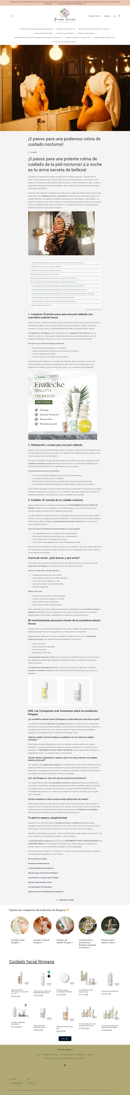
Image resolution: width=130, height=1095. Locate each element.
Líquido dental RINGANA (110, 991)
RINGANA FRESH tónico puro (64, 1027)
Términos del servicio (71, 1090)
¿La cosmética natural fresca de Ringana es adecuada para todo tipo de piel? (57, 286)
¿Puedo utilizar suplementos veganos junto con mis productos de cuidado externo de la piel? (63, 293)
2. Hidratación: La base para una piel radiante (45, 266)
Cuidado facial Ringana (17, 941)
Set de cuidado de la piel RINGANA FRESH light (110, 1026)
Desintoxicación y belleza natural (40, 882)
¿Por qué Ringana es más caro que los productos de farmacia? (52, 297)
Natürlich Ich (17, 1090)
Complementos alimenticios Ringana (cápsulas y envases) (87, 944)
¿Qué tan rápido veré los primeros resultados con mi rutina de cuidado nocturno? (59, 290)
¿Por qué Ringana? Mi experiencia (40, 887)
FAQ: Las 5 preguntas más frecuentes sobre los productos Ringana (53, 282)
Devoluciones (80, 1054)
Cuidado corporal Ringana (41, 941)
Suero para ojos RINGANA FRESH (39, 1026)
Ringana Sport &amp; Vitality (108, 941)
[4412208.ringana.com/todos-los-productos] (61, 255)
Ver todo (65, 1039)
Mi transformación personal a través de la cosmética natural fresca (53, 278)
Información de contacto (98, 1090)
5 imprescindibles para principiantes (41, 868)
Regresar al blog (67, 900)
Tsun (100, 309)
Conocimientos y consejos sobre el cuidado (43, 877)
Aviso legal (110, 1090)
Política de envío (84, 1090)
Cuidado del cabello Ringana (63, 941)
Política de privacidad (57, 1090)
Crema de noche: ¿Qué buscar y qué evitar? (44, 274)
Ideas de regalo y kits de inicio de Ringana (43, 873)
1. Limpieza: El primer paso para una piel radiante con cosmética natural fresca (57, 263)
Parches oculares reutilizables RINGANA (64, 991)
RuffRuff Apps (93, 309)
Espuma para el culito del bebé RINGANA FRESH (42, 992)
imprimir (90, 1054)
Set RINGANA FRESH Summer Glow (86, 991)
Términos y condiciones (50, 1054)
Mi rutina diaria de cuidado (37, 859)
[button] (11, 16)
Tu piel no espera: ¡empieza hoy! (40, 305)
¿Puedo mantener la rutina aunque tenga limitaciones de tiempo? (53, 301)
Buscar (38, 1054)
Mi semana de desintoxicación (38, 863)
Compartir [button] (33, 152)
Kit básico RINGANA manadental (18, 1023)
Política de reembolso (42, 1090)
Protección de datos (67, 1054)
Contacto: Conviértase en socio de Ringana (59, 1058)
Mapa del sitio (80, 1058)
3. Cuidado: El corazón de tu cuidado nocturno (46, 270)
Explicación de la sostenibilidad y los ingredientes (45, 891)
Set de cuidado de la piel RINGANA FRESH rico (87, 1025)
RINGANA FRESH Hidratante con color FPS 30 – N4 (19, 991)
